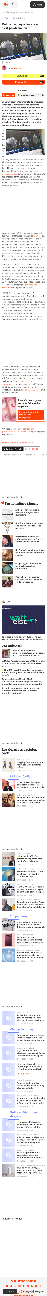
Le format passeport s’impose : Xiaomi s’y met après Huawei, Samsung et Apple (30, 940)
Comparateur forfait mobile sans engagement (29, 415)
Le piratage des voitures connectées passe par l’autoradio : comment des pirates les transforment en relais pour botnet (30, 1155)
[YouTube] (7, 1286)
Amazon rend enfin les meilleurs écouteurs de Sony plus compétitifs (30, 1085)
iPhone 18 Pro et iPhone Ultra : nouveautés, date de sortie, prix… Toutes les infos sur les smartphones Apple (29, 653)
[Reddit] (27, 1286)
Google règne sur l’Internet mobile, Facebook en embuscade (28, 566)
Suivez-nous (8, 95)
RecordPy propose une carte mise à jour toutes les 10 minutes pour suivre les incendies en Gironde (21, 690)
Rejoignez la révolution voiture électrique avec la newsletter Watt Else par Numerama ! (23, 638)
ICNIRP (14, 179)
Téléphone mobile (12, 454)
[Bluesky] (35, 1286)
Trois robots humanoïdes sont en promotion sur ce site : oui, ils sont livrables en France (31, 1017)
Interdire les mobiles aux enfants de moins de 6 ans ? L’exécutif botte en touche (29, 539)
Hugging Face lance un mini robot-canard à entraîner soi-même (31, 765)
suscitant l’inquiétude (31, 389)
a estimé (37, 235)
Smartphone (19, 18)
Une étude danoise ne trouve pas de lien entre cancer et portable (29, 525)
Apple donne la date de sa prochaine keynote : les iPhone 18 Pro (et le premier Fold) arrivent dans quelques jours (31, 955)
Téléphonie (31, 454)
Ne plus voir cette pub (12, 497)
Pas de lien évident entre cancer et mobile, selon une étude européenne (28, 579)
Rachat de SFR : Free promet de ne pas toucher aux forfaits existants (29, 858)
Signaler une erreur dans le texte (17, 442)
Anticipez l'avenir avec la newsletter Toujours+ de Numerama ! (27, 512)
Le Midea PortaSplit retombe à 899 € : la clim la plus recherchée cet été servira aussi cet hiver (23, 663)
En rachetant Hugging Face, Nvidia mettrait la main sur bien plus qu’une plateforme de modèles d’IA (31, 904)
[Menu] (13, 4)
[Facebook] (23, 1286)
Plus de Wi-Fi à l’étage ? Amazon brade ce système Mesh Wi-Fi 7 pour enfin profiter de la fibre (29, 1170)
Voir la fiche (24, 1073)
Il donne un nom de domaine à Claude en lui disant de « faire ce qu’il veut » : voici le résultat (31, 1100)
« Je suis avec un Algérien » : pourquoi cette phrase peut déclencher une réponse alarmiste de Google (31, 1139)
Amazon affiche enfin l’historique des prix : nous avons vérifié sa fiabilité (30, 1124)
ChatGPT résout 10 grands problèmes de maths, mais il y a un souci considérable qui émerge (23, 672)
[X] (15, 1286)
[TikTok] (11, 1286)
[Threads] (40, 1286)
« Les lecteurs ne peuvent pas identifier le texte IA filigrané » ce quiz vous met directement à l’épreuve (30, 924)
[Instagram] (19, 1286)
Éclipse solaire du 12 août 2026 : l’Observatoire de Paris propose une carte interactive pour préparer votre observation (22, 681)
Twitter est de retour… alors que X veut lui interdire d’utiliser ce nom (30, 874)
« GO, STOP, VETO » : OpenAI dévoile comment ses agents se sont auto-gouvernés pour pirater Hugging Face (31, 889)
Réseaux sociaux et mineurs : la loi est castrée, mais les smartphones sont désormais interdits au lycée (31, 1037)
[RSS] (31, 1286)
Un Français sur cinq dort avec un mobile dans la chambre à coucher (30, 552)
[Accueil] (5, 4)
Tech (7, 18)
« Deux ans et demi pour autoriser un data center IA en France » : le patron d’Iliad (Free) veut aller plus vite (31, 784)
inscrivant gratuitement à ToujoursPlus (18, 430)
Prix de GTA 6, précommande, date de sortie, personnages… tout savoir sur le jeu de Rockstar (31, 800)
